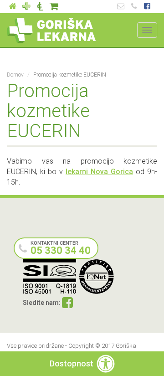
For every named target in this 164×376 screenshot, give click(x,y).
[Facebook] (67, 303)
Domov (15, 75)
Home (13, 6)
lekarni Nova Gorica (99, 171)
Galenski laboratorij (40, 6)
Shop (54, 6)
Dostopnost (71, 363)
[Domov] (51, 30)
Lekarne (26, 6)
